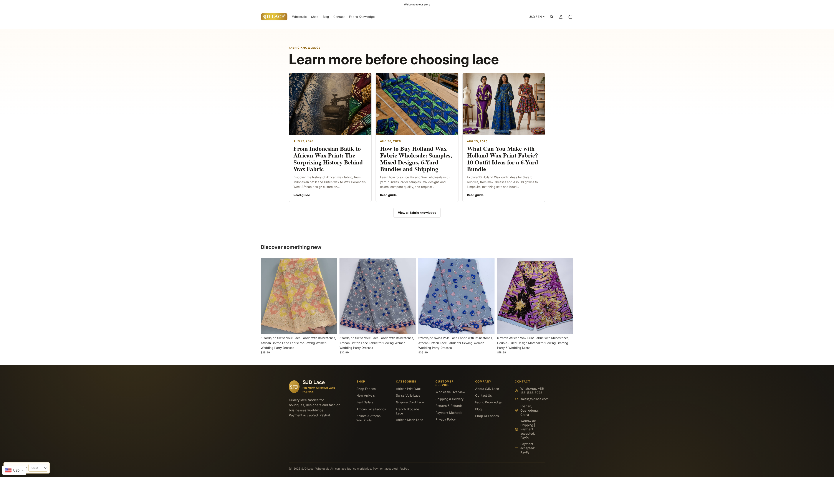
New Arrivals (365, 395)
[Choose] (330, 327)
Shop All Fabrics (487, 416)
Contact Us (483, 395)
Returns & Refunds (449, 405)
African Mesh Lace (409, 420)
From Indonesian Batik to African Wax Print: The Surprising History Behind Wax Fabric (328, 158)
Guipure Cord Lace (410, 402)
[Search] (551, 17)
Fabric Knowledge (488, 402)
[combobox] (14, 470)
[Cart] (570, 17)
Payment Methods (448, 412)
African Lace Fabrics (371, 409)
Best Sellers (364, 402)
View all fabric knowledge (417, 212)
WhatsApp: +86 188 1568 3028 (532, 390)
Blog (478, 409)
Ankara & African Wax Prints (368, 418)
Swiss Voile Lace (408, 395)
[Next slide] (330, 296)
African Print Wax (408, 389)
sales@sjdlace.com (532, 399)
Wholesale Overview (450, 392)
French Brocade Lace (407, 411)
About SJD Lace (487, 389)
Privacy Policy (445, 419)
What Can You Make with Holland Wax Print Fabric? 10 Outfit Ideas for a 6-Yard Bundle (502, 158)
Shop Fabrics (366, 389)
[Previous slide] (267, 296)
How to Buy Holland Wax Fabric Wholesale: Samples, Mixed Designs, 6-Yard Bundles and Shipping (416, 158)
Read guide (301, 195)
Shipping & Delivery (449, 399)
